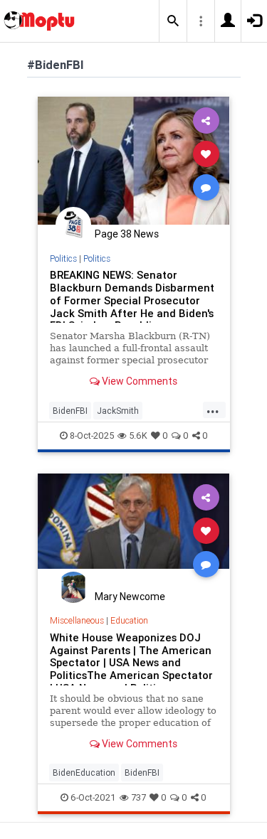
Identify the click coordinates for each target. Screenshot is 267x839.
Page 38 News (127, 234)
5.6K (138, 435)
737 (138, 797)
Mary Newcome (130, 596)
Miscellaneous (77, 620)
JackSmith (118, 410)
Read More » (134, 160)
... (212, 409)
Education (129, 620)
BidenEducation (84, 772)
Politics (63, 258)
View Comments (138, 381)
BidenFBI (70, 410)
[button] (173, 21)
